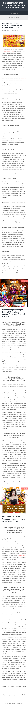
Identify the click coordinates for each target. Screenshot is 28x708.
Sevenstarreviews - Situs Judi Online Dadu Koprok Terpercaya (14, 5)
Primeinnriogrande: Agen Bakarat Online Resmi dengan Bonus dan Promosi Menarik (13, 313)
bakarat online (14, 392)
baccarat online (22, 555)
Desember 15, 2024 (6, 319)
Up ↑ (14, 705)
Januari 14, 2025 (6, 30)
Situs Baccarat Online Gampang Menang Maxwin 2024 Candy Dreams (13, 519)
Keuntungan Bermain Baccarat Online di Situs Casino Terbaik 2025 (12, 25)
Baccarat (23, 78)
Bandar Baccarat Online (8, 51)
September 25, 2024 (7, 523)
